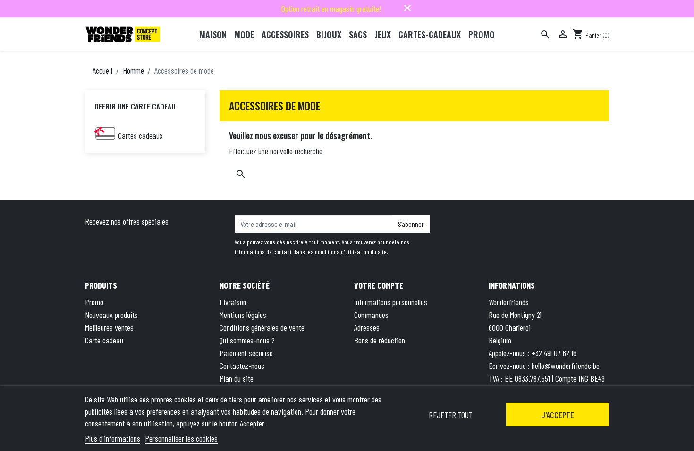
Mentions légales (243, 314)
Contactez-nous (242, 365)
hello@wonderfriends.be (566, 365)
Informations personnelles (390, 302)
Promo (94, 302)
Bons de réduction (379, 340)
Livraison (233, 302)
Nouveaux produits (111, 314)
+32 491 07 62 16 (554, 353)
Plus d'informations (112, 438)
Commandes (371, 314)
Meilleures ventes (109, 327)
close (407, 8)
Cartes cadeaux (140, 135)
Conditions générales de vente (262, 327)
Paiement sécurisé (246, 353)
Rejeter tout (451, 414)
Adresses (367, 327)
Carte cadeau (104, 340)
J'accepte (557, 414)
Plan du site (237, 378)
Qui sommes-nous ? (247, 340)
